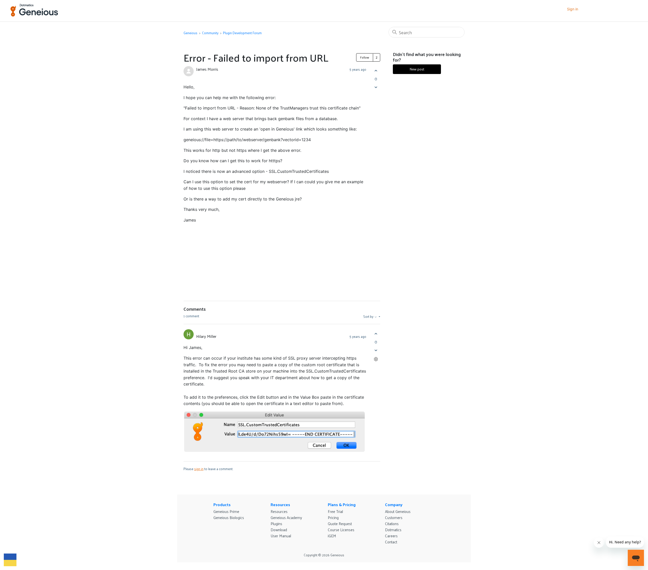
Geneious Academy (286, 517)
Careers (391, 535)
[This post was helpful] (375, 70)
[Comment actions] (375, 359)
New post (417, 69)
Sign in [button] (572, 9)
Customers (393, 517)
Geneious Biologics (228, 517)
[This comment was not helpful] (375, 350)
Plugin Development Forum (242, 33)
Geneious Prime (226, 511)
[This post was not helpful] (375, 87)
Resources (280, 504)
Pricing (333, 517)
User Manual (281, 535)
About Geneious (398, 511)
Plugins (276, 523)
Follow (364, 57)
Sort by (368, 316)
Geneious (190, 33)
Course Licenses (341, 529)
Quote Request (340, 523)
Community (210, 33)
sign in (199, 469)
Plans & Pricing (342, 504)
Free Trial (335, 511)
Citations (392, 523)
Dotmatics (393, 529)
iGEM (332, 535)
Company (393, 504)
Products (222, 504)
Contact (391, 541)
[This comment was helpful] (375, 333)
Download (279, 529)
